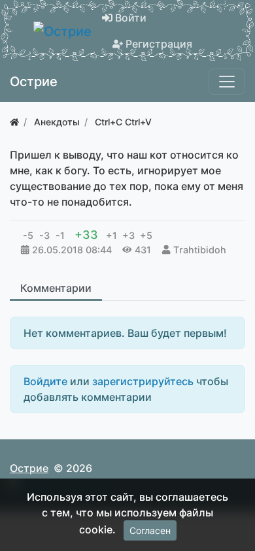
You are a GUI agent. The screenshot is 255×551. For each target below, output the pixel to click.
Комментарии (56, 287)
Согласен (150, 530)
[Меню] (227, 82)
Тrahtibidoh (199, 249)
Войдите (45, 381)
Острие (29, 468)
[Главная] (14, 121)
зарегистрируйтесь (143, 381)
